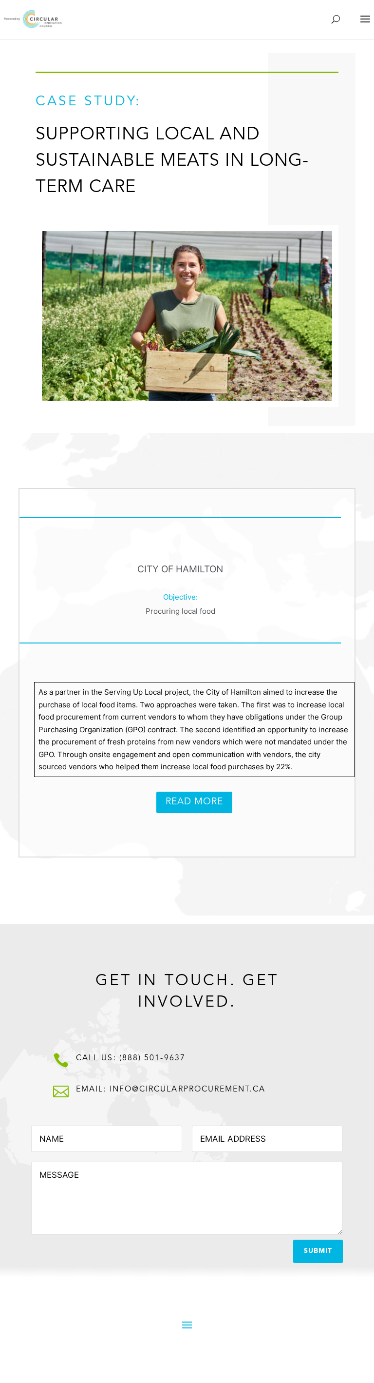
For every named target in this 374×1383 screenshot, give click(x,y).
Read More (194, 802)
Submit (318, 1250)
